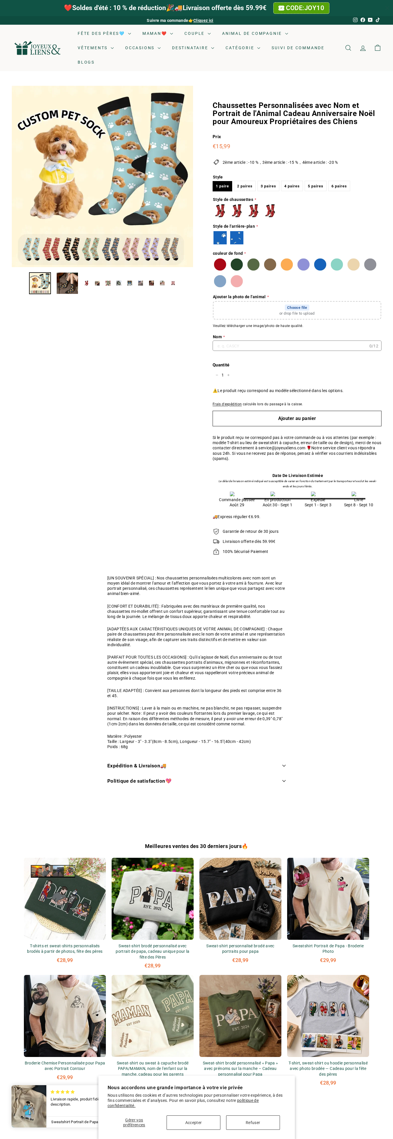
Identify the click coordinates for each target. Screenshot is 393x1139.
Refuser (253, 1122)
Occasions (140, 47)
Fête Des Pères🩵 (102, 33)
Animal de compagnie (253, 33)
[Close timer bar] (387, 8)
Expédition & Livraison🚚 (137, 766)
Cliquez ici (203, 20)
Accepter (193, 1122)
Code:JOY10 (305, 8)
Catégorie (241, 47)
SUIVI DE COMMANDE (298, 47)
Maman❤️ (155, 33)
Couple (195, 33)
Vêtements (93, 47)
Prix (217, 136)
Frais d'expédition (227, 404)
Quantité (221, 364)
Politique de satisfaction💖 (139, 781)
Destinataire (191, 47)
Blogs (86, 62)
